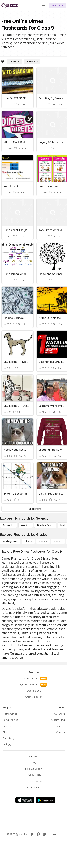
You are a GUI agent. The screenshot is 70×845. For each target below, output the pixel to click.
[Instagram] (44, 834)
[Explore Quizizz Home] (9, 5)
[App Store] (24, 800)
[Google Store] (45, 800)
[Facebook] (38, 834)
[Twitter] (32, 834)
